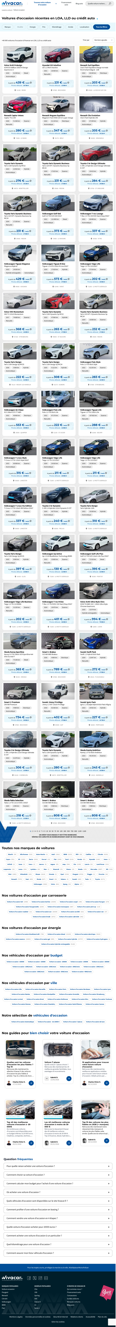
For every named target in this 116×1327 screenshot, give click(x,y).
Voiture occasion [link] (7, 1289)
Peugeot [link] (4, 1292)
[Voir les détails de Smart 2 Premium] (19, 705)
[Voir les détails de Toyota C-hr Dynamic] (58, 508)
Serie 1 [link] (36, 1308)
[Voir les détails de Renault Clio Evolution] (96, 118)
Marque (8, 27)
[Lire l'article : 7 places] (68, 1078)
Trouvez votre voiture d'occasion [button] (42, 3)
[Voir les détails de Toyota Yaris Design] (19, 365)
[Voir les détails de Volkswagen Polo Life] (58, 413)
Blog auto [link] (70, 1305)
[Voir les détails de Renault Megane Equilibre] (58, 118)
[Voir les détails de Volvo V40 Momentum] (19, 316)
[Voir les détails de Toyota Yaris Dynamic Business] (58, 167)
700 (72, 831)
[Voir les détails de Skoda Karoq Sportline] (19, 656)
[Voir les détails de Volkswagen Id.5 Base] (19, 413)
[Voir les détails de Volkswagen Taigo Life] (96, 266)
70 (55, 831)
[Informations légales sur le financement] (31, 83)
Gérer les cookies (57, 1322)
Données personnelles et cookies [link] (37, 1317)
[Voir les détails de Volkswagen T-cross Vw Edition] (19, 508)
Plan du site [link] (101, 1317)
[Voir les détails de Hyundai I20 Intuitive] (58, 69)
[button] (57, 1166)
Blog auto (79, 3)
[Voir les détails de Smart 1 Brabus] (58, 656)
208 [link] (35, 1292)
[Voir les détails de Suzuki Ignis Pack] (96, 705)
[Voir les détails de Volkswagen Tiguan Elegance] (19, 266)
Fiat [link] (2, 1308)
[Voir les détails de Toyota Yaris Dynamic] (19, 167)
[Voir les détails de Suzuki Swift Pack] (96, 656)
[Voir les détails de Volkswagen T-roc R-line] (58, 606)
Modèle (20, 27)
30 (50, 831)
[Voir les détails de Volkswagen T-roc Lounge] (96, 218)
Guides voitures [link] (72, 1298)
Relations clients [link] (76, 1317)
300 (64, 831)
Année (70, 27)
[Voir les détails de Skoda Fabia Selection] (19, 803)
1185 (84, 831)
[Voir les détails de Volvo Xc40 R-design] (19, 69)
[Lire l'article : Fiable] (31, 1083)
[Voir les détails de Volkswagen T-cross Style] (19, 460)
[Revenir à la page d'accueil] (12, 3)
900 (75, 831)
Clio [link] (35, 1289)
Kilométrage (56, 27)
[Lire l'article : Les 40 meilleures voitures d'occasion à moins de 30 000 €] (68, 1143)
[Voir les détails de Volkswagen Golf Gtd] (58, 218)
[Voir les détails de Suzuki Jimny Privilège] (58, 705)
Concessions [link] (71, 1295)
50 (52, 831)
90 (58, 831)
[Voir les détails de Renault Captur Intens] (19, 118)
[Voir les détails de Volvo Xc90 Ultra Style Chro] (96, 606)
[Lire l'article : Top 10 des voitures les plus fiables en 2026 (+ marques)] (106, 1140)
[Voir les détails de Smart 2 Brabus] (96, 803)
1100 (80, 831)
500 (68, 831)
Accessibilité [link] (89, 1317)
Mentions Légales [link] (15, 1317)
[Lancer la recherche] (110, 4)
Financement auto (66, 3)
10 (47, 831)
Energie (33, 27)
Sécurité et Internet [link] (59, 1317)
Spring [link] (36, 1295)
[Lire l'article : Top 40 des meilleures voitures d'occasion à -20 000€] (31, 1143)
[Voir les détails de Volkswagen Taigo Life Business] (19, 606)
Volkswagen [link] (5, 1302)
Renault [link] (4, 1295)
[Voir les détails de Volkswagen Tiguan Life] (96, 413)
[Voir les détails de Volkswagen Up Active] (58, 556)
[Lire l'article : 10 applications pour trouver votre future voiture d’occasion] (106, 1083)
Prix (43, 27)
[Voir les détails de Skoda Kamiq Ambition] (96, 754)
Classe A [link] (37, 1302)
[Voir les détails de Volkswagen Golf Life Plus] (96, 556)
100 (61, 831)
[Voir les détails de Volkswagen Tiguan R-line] (58, 266)
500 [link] (35, 1298)
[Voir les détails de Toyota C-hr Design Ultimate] (96, 167)
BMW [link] (3, 1305)
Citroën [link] (4, 1298)
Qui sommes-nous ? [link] (73, 1289)
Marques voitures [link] (73, 1302)
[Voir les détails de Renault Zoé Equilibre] (96, 69)
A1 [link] (35, 1305)
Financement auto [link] (73, 1292)
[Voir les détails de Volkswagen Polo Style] (96, 365)
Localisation (84, 27)
